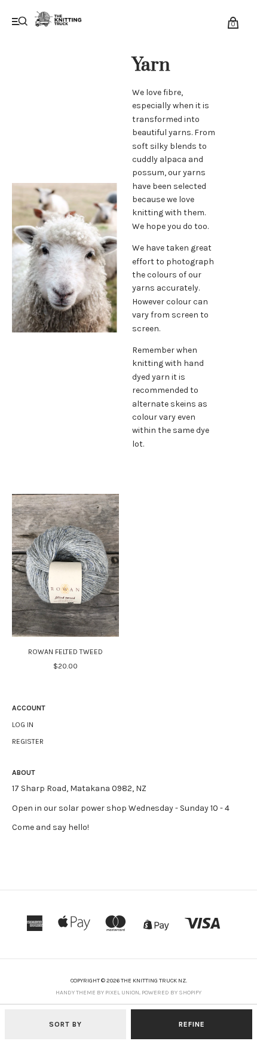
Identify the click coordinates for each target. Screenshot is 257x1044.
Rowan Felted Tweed (65, 652)
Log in (22, 725)
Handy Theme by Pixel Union (97, 992)
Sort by (65, 1024)
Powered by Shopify (171, 992)
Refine (192, 1024)
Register (28, 741)
